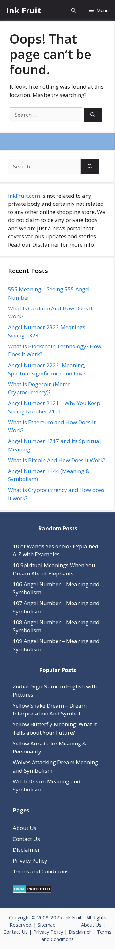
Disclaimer (26, 849)
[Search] (93, 115)
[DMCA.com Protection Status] (32, 890)
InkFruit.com (24, 195)
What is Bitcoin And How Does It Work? (56, 460)
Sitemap (47, 925)
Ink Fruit (23, 10)
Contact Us (26, 838)
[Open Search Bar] (73, 10)
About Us (24, 828)
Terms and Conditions (41, 871)
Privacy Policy (30, 860)
